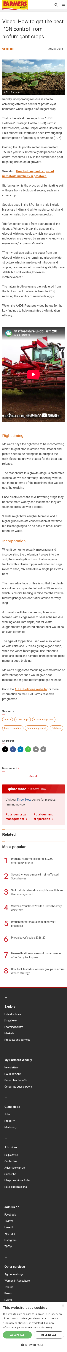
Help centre (11, 1154)
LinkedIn (9, 1227)
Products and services (17, 1039)
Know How (24, 799)
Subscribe (10, 1174)
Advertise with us (14, 1167)
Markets (9, 1033)
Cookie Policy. (45, 1327)
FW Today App (12, 1073)
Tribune (8, 1287)
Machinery (10, 1127)
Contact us (10, 1161)
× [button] (62, 1305)
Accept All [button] (17, 1334)
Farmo (8, 1293)
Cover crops (22, 719)
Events (8, 1299)
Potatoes (56, 728)
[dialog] (33, 1327)
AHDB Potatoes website (31, 689)
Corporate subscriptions (18, 1086)
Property (9, 1120)
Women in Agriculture (17, 1280)
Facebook (10, 1214)
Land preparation (12, 728)
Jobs (7, 1114)
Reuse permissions (15, 1186)
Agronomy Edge (13, 1274)
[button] (33, 1345)
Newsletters (11, 1067)
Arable (7, 719)
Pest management (36, 728)
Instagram (10, 1240)
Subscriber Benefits (16, 1080)
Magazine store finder (17, 1180)
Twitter (8, 1221)
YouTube (9, 1233)
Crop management (43, 719)
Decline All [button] (48, 1334)
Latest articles (12, 1014)
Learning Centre (13, 1026)
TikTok (8, 1246)
